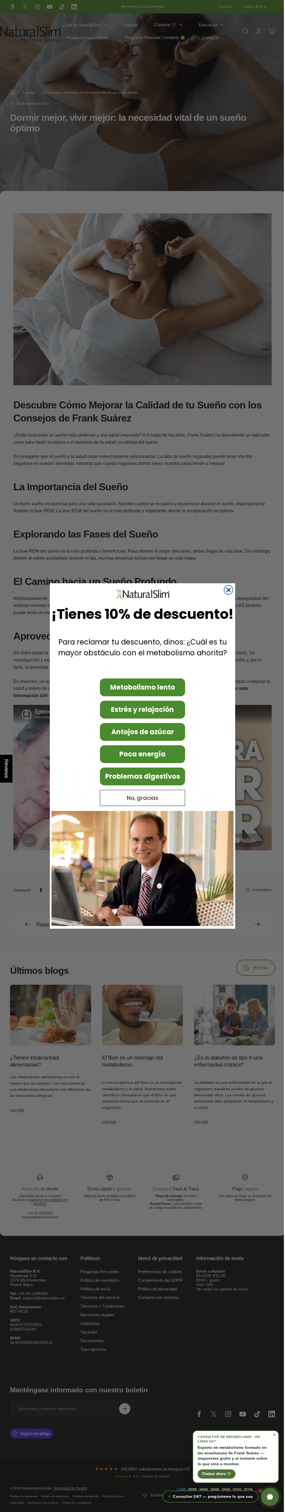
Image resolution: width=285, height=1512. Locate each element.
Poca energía (140, 754)
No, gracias (140, 798)
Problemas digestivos (140, 776)
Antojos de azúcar (140, 731)
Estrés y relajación (140, 709)
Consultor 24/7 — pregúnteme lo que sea (209, 1496)
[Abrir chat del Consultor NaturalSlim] (266, 1497)
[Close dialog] (226, 589)
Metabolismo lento (140, 687)
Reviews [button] (6, 768)
